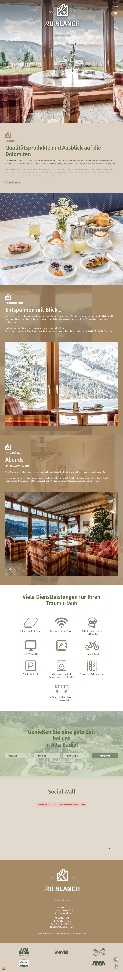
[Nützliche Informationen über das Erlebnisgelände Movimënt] (99, 963)
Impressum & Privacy (44, 933)
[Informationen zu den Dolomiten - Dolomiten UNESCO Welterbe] (99, 952)
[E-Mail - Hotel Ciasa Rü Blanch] (116, 28)
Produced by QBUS (79, 933)
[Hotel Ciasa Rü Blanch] (61, 20)
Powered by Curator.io (107, 849)
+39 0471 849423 (61, 918)
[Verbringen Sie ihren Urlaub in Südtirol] (24, 963)
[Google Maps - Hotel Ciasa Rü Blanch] (118, 966)
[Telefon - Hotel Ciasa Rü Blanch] (116, 22)
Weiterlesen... (12, 182)
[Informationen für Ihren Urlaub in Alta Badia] (24, 952)
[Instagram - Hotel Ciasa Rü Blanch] (118, 959)
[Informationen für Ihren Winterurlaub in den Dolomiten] (61, 952)
